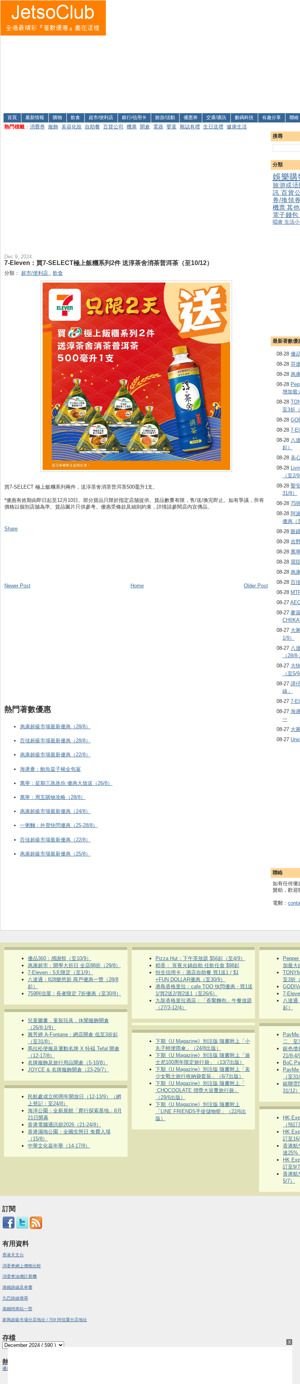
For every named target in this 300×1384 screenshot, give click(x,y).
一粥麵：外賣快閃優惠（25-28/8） (59, 825)
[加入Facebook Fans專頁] (8, 1227)
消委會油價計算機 (19, 1276)
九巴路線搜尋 (15, 1298)
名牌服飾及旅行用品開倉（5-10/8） (68, 1063)
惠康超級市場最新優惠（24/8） (55, 811)
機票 (132, 127)
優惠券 (191, 117)
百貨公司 (113, 127)
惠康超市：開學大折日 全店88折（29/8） (74, 965)
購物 (57, 117)
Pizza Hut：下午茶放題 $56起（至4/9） (200, 958)
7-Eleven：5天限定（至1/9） (60, 972)
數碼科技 (244, 117)
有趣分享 (271, 117)
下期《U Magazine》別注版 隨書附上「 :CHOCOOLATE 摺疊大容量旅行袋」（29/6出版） (200, 1090)
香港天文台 (13, 1254)
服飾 (53, 127)
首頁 (12, 117)
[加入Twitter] (22, 1227)
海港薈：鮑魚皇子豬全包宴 (50, 769)
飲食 (75, 117)
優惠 (7, 1368)
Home (137, 586)
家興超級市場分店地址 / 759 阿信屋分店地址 (44, 1319)
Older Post (256, 586)
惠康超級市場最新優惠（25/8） (55, 854)
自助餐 (92, 127)
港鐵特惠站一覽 (17, 1308)
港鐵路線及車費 (17, 1287)
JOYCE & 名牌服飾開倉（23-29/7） (68, 1070)
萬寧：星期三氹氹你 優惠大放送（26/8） (66, 783)
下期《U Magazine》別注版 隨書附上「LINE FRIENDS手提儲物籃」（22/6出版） (200, 1111)
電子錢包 (286, 215)
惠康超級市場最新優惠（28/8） (55, 726)
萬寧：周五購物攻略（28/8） (53, 797)
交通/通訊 (216, 117)
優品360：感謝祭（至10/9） (59, 958)
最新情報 (34, 117)
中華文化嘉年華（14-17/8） (59, 1146)
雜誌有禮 (190, 127)
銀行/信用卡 (134, 117)
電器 (158, 127)
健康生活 (237, 127)
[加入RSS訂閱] (36, 1227)
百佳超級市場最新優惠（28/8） (55, 741)
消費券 (37, 127)
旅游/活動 (165, 117)
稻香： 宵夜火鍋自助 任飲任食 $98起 (197, 965)
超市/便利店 (101, 117)
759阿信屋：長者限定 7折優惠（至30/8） (74, 993)
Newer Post (17, 586)
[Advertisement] (203, 55)
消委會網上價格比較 (21, 1265)
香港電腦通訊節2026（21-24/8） (64, 1125)
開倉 (145, 127)
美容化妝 (71, 127)
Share (11, 529)
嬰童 (171, 127)
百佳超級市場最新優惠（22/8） (55, 840)
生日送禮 (213, 127)
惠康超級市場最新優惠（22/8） (55, 755)
